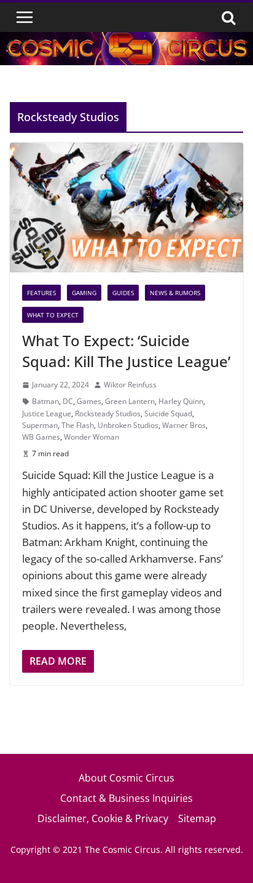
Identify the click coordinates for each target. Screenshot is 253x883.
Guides (123, 292)
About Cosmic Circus (126, 778)
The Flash (77, 425)
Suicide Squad (168, 413)
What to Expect (53, 315)
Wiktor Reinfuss (130, 384)
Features (41, 292)
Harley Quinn (180, 401)
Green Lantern (130, 401)
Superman (40, 425)
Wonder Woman (91, 437)
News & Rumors (175, 292)
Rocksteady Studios (108, 413)
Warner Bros (184, 425)
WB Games (41, 437)
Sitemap (197, 818)
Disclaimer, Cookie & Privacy (102, 818)
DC (68, 401)
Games (89, 401)
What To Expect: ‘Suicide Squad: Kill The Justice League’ (126, 350)
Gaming (84, 292)
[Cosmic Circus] (126, 40)
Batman (45, 401)
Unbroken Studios (128, 425)
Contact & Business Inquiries (126, 798)
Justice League (46, 413)
